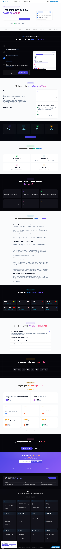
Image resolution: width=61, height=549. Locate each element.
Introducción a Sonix (7, 537)
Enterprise (33, 503)
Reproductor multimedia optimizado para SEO (24, 504)
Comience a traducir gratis (26, 448)
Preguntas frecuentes (21, 534)
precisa (41, 493)
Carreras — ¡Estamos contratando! (50, 534)
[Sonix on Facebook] (27, 497)
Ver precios (36, 448)
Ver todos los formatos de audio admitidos (30, 373)
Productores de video (48, 507)
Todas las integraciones (49, 521)
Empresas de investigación (35, 507)
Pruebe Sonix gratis (54, 1)
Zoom (46, 515)
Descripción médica (21, 515)
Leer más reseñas (30, 429)
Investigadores (48, 504)
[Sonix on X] (29, 497)
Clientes (33, 534)
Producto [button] (11, 1)
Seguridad (47, 538)
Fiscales (6, 518)
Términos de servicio (34, 547)
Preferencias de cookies (40, 547)
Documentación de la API (35, 517)
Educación (33, 504)
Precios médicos (20, 521)
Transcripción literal (7, 508)
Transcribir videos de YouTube (22, 507)
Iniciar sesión (47, 1)
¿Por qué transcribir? (21, 537)
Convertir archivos (25, 1)
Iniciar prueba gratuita (36, 461)
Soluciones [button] (15, 1)
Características (6, 504)
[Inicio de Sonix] (5, 1)
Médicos (20, 518)
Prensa (47, 535)
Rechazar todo (12, 545)
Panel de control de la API (35, 518)
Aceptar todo (5, 545)
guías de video (21, 478)
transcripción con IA (28, 493)
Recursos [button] (20, 1)
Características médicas (21, 517)
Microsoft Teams (48, 517)
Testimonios (33, 535)
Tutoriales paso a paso (21, 535)
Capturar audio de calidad (22, 538)
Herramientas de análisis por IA (22, 503)
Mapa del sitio (23, 547)
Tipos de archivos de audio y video (9, 534)
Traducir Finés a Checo (22, 72)
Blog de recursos (7, 538)
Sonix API (33, 515)
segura (30, 494)
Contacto (47, 537)
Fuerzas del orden (7, 517)
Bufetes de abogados (7, 521)
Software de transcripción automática (9, 505)
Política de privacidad (28, 547)
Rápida (39, 493)
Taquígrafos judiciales (7, 524)
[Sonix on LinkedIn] (32, 497)
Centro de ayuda (13, 478)
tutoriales (17, 478)
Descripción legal (7, 515)
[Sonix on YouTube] (34, 497)
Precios (30, 1)
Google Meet (47, 518)
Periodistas (47, 503)
